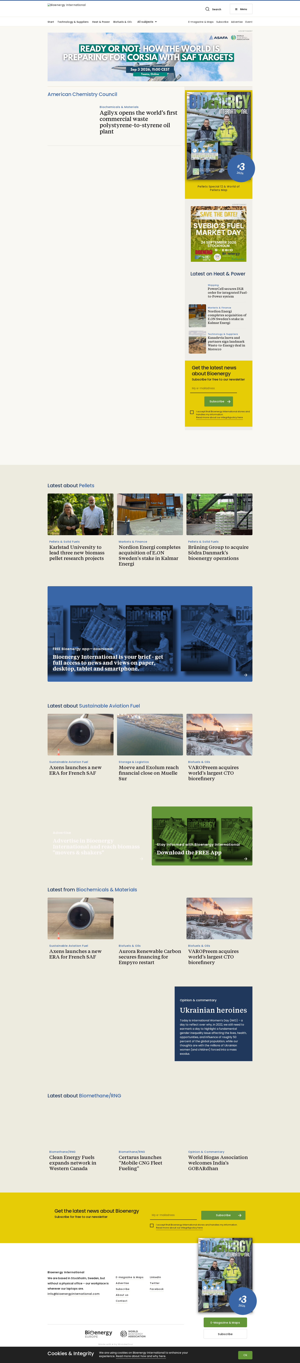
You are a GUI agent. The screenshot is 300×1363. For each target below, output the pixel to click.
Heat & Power (101, 22)
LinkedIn (155, 1277)
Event (248, 22)
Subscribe (222, 22)
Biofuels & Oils (122, 22)
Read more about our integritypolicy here (219, 417)
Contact (121, 1301)
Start (51, 22)
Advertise (237, 22)
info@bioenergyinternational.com (74, 1294)
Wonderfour (125, 1344)
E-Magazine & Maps (225, 1323)
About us (122, 1295)
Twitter (155, 1283)
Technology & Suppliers (73, 22)
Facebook (157, 1289)
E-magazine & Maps (201, 22)
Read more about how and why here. (141, 1356)
